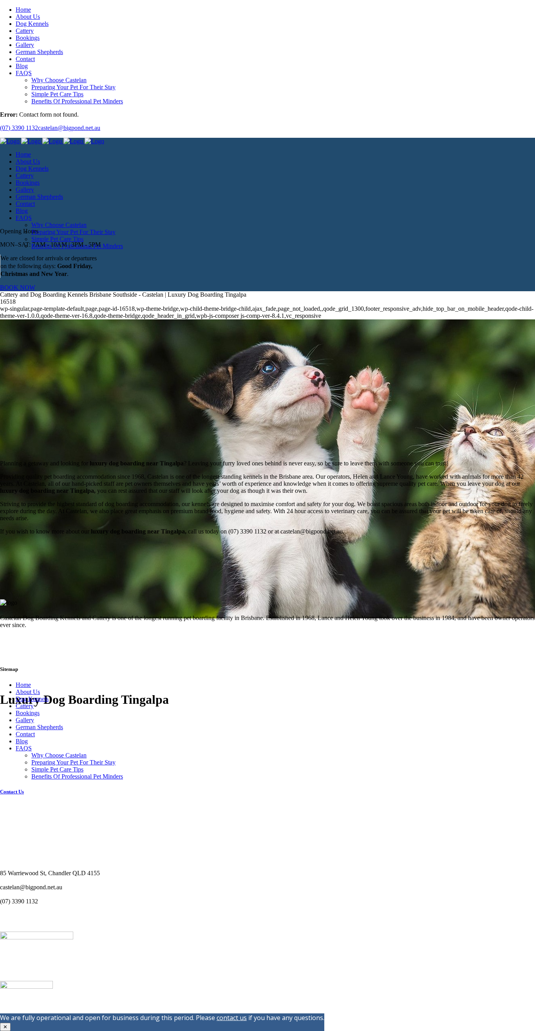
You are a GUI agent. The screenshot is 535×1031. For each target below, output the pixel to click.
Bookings (28, 713)
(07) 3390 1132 (19, 127)
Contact (25, 734)
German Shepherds (39, 727)
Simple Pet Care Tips (57, 769)
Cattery (25, 706)
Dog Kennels (32, 699)
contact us (232, 1017)
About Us (28, 692)
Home (23, 684)
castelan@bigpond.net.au (69, 127)
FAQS (24, 748)
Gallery (25, 720)
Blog (22, 741)
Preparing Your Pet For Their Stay (73, 762)
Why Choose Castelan (59, 755)
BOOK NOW (17, 287)
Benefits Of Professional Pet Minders (77, 776)
